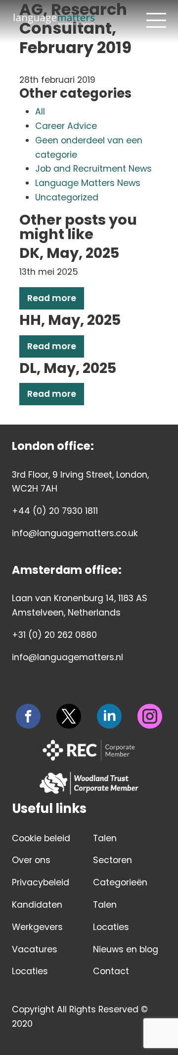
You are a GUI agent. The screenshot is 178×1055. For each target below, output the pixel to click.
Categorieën (120, 882)
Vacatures (34, 949)
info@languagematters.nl (67, 657)
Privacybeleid (40, 882)
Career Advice (66, 126)
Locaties (30, 971)
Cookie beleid (41, 838)
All (40, 112)
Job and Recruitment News (93, 169)
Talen (105, 838)
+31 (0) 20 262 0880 (54, 635)
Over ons (31, 860)
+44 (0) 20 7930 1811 (55, 511)
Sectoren (112, 860)
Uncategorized (66, 197)
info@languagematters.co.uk (75, 533)
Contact (111, 971)
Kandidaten (37, 905)
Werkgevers (37, 927)
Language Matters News (87, 183)
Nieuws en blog (125, 949)
